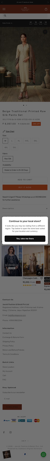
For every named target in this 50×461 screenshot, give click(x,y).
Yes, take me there (25, 238)
